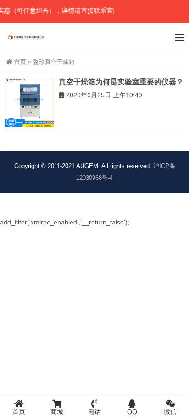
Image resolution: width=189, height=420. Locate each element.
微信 (170, 411)
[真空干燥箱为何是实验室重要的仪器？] (29, 102)
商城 (56, 411)
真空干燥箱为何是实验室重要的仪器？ (121, 82)
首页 (20, 61)
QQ (132, 411)
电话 (94, 411)
